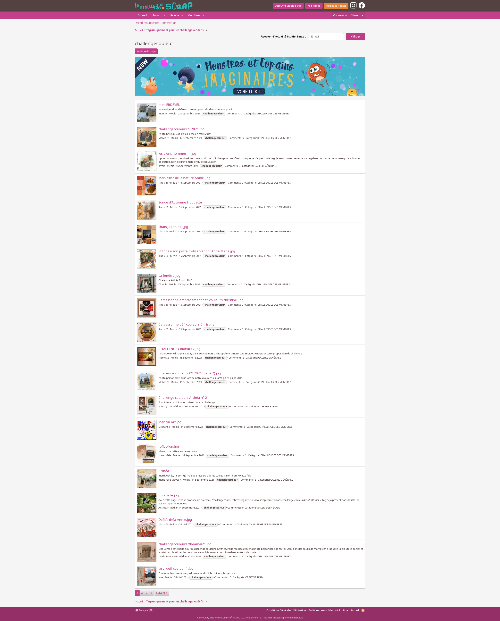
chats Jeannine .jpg (173, 226)
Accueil (142, 15)
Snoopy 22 (164, 406)
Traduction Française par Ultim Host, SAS (282, 617)
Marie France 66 (167, 556)
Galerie (174, 15)
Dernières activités (147, 23)
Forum (157, 15)
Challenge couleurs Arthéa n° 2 (182, 397)
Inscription (169, 23)
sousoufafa (164, 455)
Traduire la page (146, 51)
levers (161, 166)
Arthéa (163, 470)
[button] (164, 15)
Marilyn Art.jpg (169, 422)
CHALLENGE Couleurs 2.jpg (179, 348)
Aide (345, 610)
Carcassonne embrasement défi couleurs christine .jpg (200, 300)
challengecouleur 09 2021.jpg (181, 129)
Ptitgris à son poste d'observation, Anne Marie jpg (196, 251)
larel (160, 577)
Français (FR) (145, 610)
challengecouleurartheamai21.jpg (185, 544)
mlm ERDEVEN (169, 104)
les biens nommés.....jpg (177, 153)
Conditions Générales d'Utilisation (286, 610)
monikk (162, 113)
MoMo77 (163, 138)
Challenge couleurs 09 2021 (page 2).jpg (189, 373)
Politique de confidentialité (324, 610)
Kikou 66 (163, 182)
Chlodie (162, 284)
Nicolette (163, 357)
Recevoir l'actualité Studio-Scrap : (283, 36)
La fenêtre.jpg (169, 275)
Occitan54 (164, 426)
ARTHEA (163, 507)
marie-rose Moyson (169, 479)
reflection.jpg (168, 446)
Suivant (160, 592)
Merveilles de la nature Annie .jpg (184, 178)
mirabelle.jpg (168, 495)
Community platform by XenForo (228, 617)
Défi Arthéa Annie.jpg (175, 519)
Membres (194, 15)
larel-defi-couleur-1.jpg (176, 568)
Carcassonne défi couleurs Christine (186, 324)
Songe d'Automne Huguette (180, 202)
